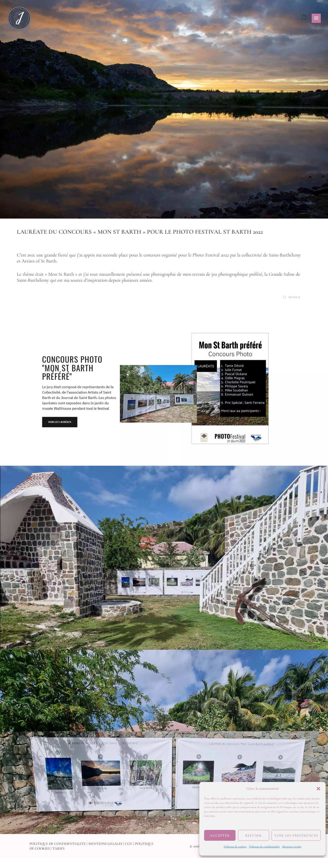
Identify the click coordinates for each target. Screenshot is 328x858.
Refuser (253, 835)
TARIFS (58, 848)
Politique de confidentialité (264, 846)
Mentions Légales (291, 846)
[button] (318, 788)
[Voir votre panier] (304, 18)
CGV (128, 843)
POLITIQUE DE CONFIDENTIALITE (58, 843)
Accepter (220, 835)
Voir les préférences (296, 835)
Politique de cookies (235, 846)
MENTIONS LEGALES (105, 843)
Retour (294, 297)
